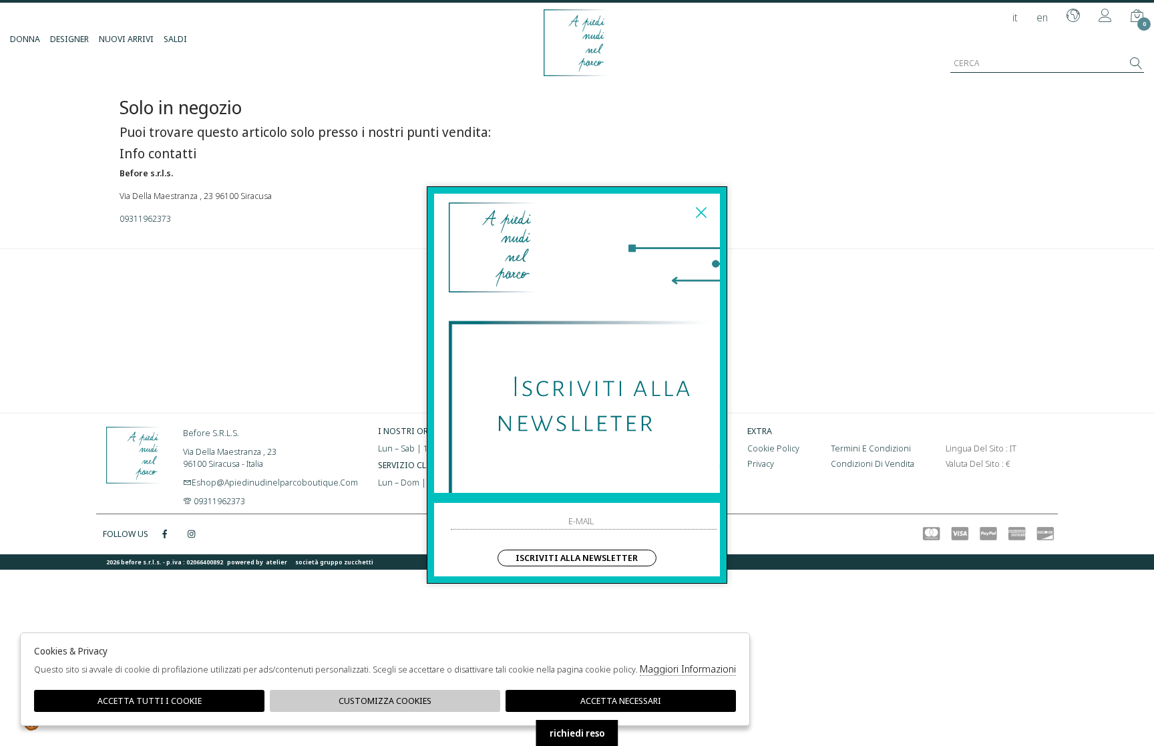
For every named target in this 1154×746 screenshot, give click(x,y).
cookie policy (773, 448)
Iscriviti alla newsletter (577, 558)
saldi (175, 39)
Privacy (760, 463)
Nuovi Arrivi (126, 39)
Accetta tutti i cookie (150, 701)
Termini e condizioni (871, 448)
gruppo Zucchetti (346, 562)
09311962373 (145, 218)
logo (134, 453)
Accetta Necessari (620, 701)
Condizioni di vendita (872, 463)
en (1042, 17)
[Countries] (1073, 16)
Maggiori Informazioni (688, 668)
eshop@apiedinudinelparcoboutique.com (275, 482)
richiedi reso (577, 733)
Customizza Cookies (385, 701)
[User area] (1105, 16)
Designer (69, 39)
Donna (25, 39)
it (1015, 17)
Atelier (276, 562)
